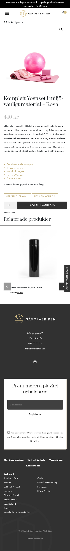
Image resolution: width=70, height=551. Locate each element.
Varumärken (55, 459)
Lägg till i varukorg (42, 205)
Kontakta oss (33, 465)
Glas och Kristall (11, 495)
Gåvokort (8, 490)
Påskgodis (42, 486)
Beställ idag (41, 5)
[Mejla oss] (35, 361)
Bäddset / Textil (11, 478)
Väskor (7, 508)
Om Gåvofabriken (14, 459)
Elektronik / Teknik (12, 486)
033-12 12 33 (35, 343)
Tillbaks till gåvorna (15, 22)
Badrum (7, 482)
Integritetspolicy (35, 538)
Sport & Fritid (10, 503)
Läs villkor (35, 441)
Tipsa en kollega (44, 196)
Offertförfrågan (17, 196)
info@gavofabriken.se (35, 348)
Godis (40, 478)
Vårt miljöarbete (36, 459)
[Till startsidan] (35, 13)
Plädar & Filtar (44, 490)
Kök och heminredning (47, 482)
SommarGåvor (10, 499)
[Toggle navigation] (7, 13)
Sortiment (9, 473)
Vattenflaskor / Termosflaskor (17, 512)
